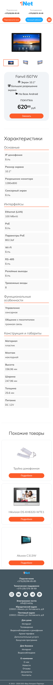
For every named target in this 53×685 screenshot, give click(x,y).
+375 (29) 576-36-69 (27, 588)
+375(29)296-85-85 (26, 581)
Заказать (26, 116)
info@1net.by (26, 603)
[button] (49, 19)
